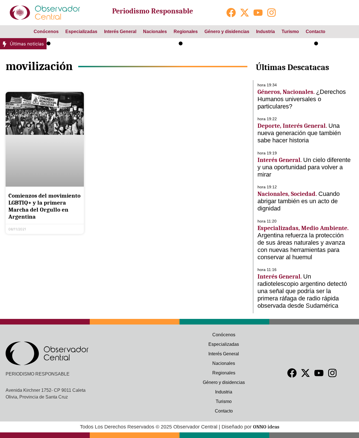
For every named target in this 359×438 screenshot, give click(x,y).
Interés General (120, 31)
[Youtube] (258, 12)
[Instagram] (271, 12)
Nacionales (155, 31)
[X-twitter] (244, 12)
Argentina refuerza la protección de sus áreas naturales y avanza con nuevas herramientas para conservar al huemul (301, 246)
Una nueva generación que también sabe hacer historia (109, 44)
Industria (265, 31)
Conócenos (46, 31)
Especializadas (81, 31)
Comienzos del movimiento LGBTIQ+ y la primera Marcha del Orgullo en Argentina (44, 206)
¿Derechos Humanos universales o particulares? (301, 99)
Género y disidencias (226, 31)
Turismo (290, 31)
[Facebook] (231, 12)
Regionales (186, 31)
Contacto (315, 31)
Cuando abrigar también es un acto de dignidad (298, 201)
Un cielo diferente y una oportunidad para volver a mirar (243, 44)
